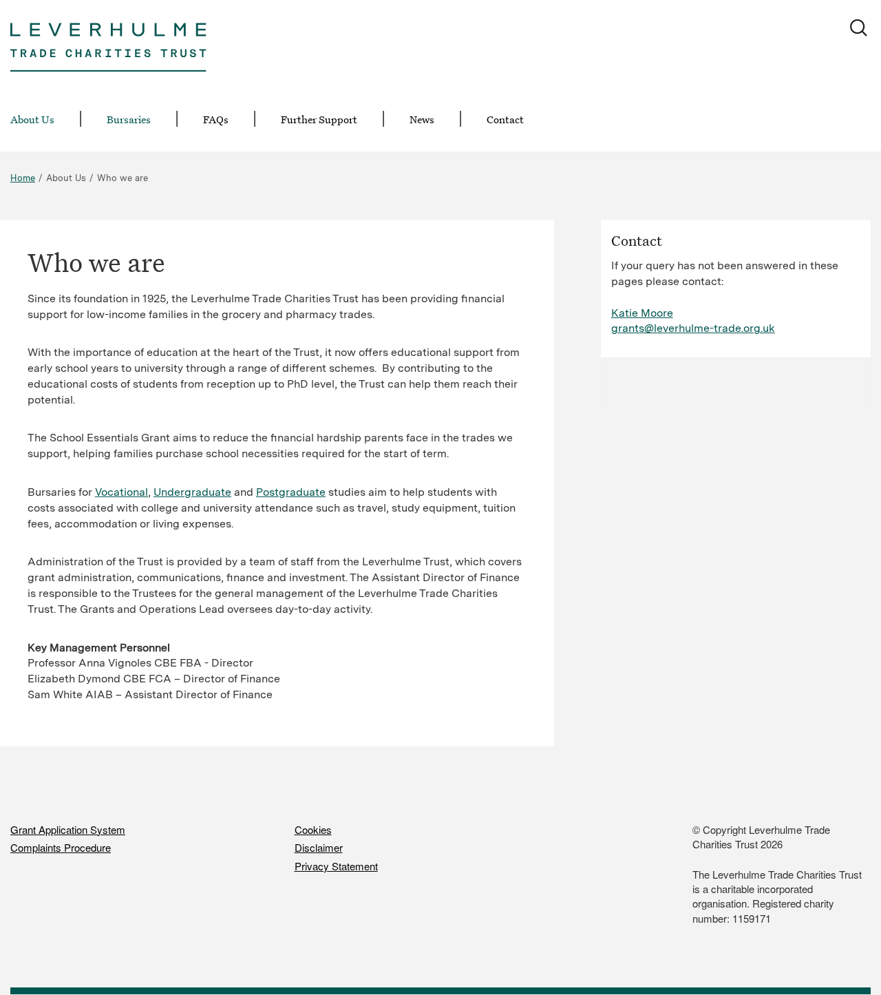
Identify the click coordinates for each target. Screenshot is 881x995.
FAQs (216, 119)
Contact (505, 119)
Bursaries (129, 119)
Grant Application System (67, 829)
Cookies (313, 829)
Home (22, 178)
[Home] (108, 39)
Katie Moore (642, 313)
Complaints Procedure (60, 847)
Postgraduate (291, 492)
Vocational (121, 492)
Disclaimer (319, 847)
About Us (32, 119)
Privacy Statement (336, 866)
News (422, 119)
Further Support (319, 119)
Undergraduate (192, 492)
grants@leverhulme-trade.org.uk (693, 328)
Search (860, 29)
